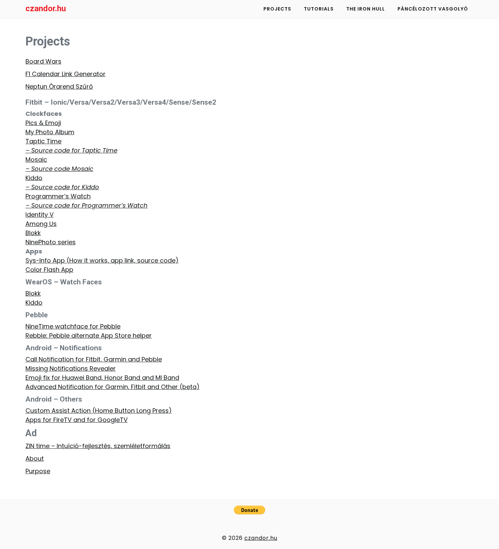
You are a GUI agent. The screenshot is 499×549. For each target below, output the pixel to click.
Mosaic (36, 159)
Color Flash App (49, 269)
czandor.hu (45, 8)
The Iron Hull (365, 8)
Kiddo (33, 178)
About (34, 458)
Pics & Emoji (43, 123)
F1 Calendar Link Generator (65, 74)
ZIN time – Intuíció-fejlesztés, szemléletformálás (97, 446)
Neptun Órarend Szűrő (59, 86)
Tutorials (319, 8)
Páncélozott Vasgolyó (433, 8)
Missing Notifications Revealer (70, 368)
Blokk (33, 233)
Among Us (41, 223)
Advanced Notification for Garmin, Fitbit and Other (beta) (112, 387)
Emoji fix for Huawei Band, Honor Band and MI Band (102, 377)
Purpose (37, 471)
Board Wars (43, 61)
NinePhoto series (50, 242)
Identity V (39, 214)
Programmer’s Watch (58, 196)
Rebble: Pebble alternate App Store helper (88, 335)
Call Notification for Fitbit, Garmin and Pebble (93, 359)
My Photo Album (49, 132)
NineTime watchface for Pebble (73, 326)
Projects (277, 8)
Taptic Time (43, 141)
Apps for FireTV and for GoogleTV (76, 419)
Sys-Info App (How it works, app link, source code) (102, 260)
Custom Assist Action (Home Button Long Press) (98, 410)
